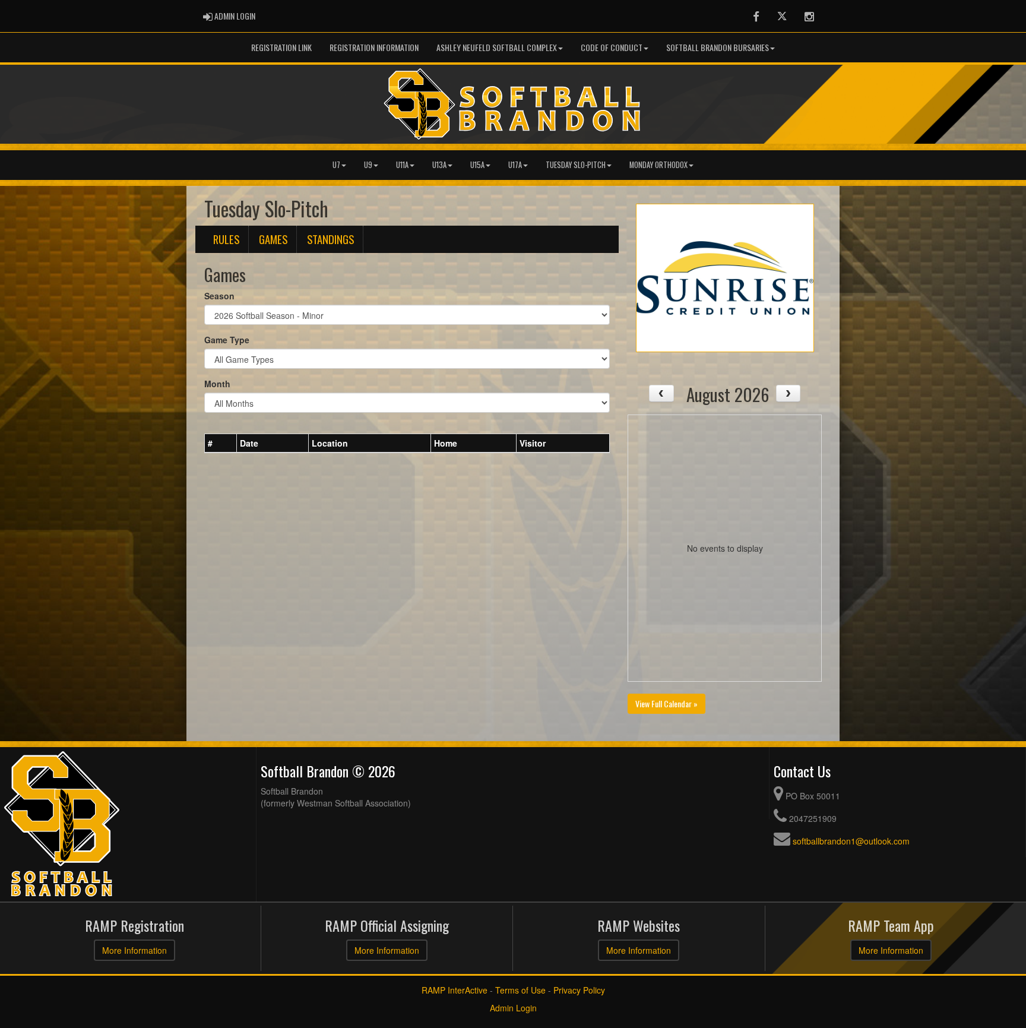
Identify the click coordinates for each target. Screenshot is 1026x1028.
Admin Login (513, 1008)
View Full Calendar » (666, 703)
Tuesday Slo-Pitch (576, 164)
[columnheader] (221, 443)
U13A (439, 164)
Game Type (226, 340)
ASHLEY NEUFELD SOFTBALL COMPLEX (496, 47)
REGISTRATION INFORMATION (374, 47)
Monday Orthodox (658, 164)
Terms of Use (520, 990)
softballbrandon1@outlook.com (851, 841)
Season (219, 296)
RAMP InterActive (454, 990)
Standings (330, 239)
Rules (226, 239)
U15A (477, 164)
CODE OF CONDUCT (611, 47)
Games (273, 239)
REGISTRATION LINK (281, 47)
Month (217, 384)
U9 (368, 164)
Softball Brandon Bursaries (717, 47)
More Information (134, 950)
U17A (515, 164)
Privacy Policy (579, 990)
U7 (336, 164)
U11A (402, 164)
